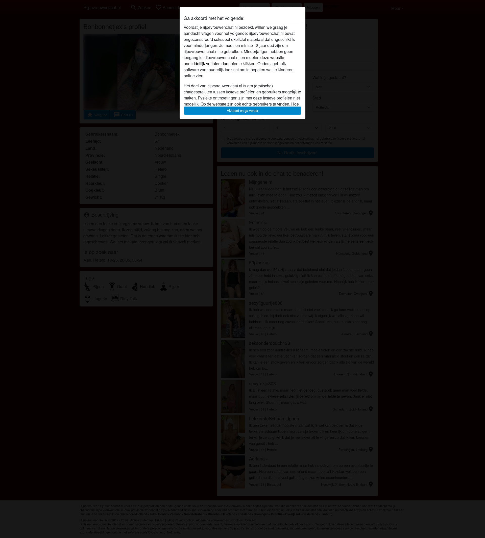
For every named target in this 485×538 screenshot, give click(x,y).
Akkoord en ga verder (242, 110)
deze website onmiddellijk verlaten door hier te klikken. (234, 60)
